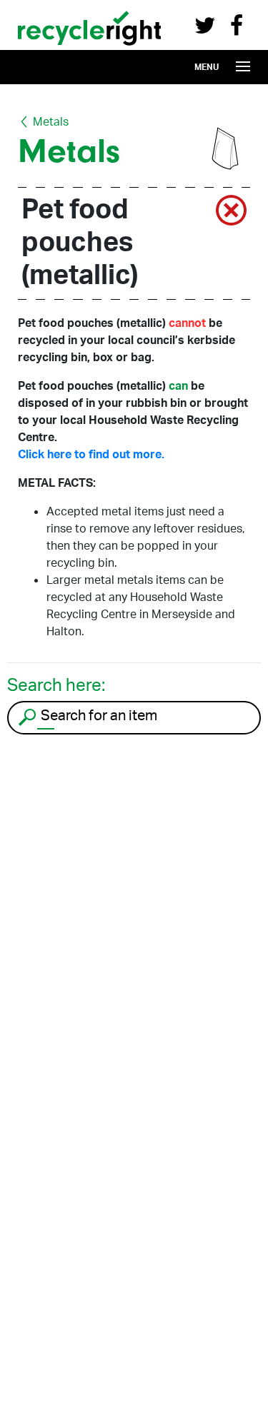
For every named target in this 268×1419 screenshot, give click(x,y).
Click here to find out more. (91, 454)
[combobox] (134, 717)
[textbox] (148, 715)
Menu (206, 66)
